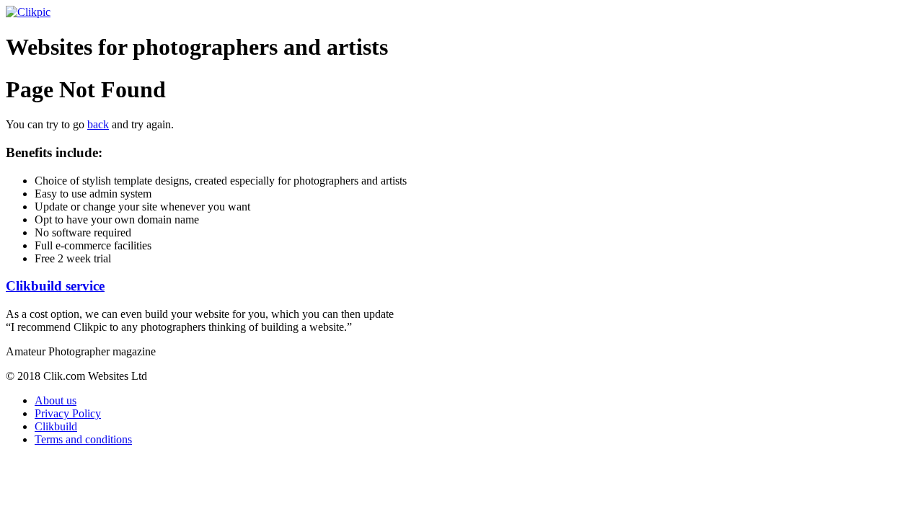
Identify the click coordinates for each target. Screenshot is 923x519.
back (98, 124)
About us (55, 400)
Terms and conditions (83, 439)
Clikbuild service (55, 285)
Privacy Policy (68, 413)
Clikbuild (56, 426)
